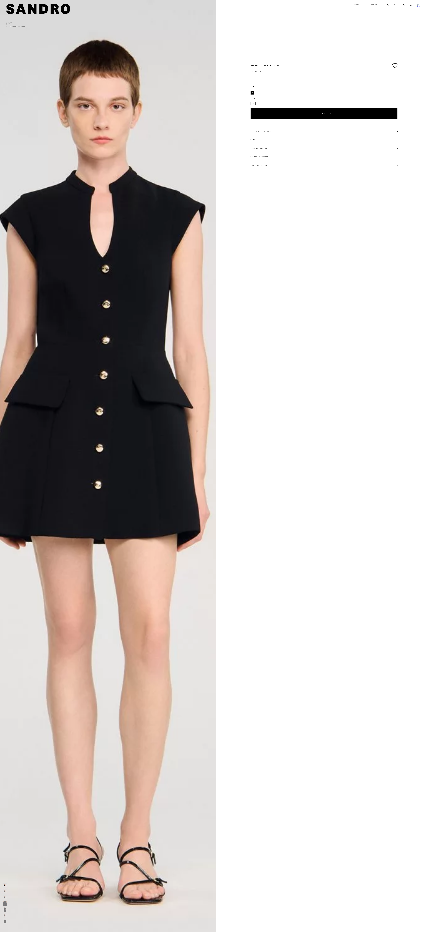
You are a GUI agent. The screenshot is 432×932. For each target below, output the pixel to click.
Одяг (9, 23)
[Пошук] (388, 5)
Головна (8, 20)
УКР (396, 5)
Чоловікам (373, 5)
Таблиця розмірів (259, 148)
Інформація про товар (261, 131)
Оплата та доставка (260, 156)
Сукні (9, 25)
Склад (253, 139)
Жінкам (356, 5)
